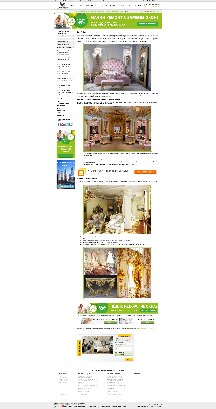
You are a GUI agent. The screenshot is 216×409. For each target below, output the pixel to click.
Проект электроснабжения (84, 388)
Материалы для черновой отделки (116, 385)
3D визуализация (82, 382)
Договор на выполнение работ (115, 379)
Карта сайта (64, 394)
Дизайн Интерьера (90, 5)
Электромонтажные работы (114, 382)
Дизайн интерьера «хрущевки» (65, 57)
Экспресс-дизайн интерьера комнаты (87, 379)
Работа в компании (63, 380)
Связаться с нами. (58, 408)
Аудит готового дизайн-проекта (86, 391)
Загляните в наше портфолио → (145, 328)
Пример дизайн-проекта (84, 377)
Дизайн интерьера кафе (63, 88)
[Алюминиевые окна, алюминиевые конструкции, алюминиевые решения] (66, 174)
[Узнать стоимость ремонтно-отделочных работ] (136, 321)
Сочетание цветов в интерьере (65, 38)
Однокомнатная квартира (63, 50)
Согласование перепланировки (115, 380)
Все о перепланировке (63, 44)
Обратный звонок (156, 6)
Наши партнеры (63, 377)
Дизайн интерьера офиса (63, 90)
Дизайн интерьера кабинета (64, 80)
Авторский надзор (82, 390)
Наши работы (62, 382)
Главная (72, 5)
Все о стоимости (82, 394)
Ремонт (112, 5)
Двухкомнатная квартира (63, 52)
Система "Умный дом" (112, 391)
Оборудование (111, 390)
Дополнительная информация (89, 11)
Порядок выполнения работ (85, 376)
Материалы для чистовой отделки (116, 386)
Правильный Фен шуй (62, 41)
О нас (80, 5)
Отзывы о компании (64, 379)
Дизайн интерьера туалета (63, 85)
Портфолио (121, 5)
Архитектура (103, 5)
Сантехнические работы (113, 383)
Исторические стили (117, 11)
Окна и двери (110, 388)
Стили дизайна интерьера (104, 11)
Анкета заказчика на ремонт (114, 377)
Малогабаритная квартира (63, 59)
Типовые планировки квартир (64, 47)
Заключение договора (83, 393)
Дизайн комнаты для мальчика (64, 76)
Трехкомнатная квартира (63, 54)
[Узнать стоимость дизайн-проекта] (99, 321)
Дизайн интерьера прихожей (64, 69)
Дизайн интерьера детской (64, 71)
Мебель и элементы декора (114, 394)
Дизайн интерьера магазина (64, 95)
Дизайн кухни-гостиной (62, 73)
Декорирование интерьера (85, 386)
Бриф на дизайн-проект (84, 380)
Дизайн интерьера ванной (63, 83)
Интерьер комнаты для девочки (65, 78)
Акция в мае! (145, 11)
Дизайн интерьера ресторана (64, 92)
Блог (130, 5)
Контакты (138, 5)
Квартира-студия (61, 62)
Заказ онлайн (156, 11)
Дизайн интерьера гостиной (64, 64)
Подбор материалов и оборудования (87, 385)
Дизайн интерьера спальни (63, 66)
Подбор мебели (82, 383)
